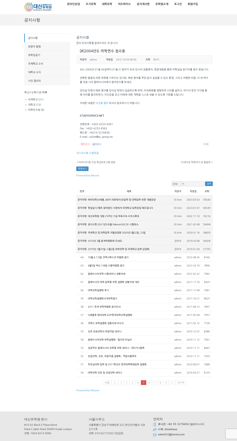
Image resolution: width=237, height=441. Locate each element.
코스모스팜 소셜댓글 (87, 153)
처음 (107, 382)
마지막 (181, 382)
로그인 (178, 4)
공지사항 (33, 38)
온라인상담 (73, 4)
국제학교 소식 (35, 63)
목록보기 (82, 168)
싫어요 (96, 144)
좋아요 (85, 144)
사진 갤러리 (34, 80)
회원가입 (193, 4)
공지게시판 (143, 4)
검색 (209, 183)
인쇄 (206, 144)
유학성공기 (34, 55)
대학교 (31, 104)
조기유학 (91, 4)
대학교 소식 (34, 72)
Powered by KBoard (87, 175)
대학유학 (107, 4)
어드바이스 (124, 4)
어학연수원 (34, 110)
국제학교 (33, 99)
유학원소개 (161, 4)
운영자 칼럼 (34, 46)
